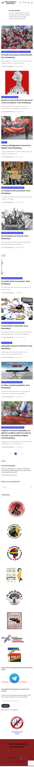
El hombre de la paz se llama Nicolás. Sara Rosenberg (16, 56)
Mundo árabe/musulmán (9, 97)
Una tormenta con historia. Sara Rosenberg (14, 237)
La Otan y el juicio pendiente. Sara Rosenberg (15, 386)
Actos (4, 142)
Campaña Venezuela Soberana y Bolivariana (16, 52)
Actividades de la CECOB (17, 733)
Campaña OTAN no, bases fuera (12, 278)
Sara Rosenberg (14, 10)
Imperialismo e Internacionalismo (12, 187)
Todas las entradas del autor (9, 475)
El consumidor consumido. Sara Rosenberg (14, 327)
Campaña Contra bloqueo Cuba (12, 233)
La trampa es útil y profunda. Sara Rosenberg (15, 192)
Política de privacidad (17, 762)
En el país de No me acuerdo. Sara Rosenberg (15, 282)
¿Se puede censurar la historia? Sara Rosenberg (16, 347)
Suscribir (5, 706)
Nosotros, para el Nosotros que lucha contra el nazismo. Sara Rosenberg (17, 101)
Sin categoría (6, 343)
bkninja (25, 758)
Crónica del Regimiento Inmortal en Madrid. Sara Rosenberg (16, 146)
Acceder (24, 2)
